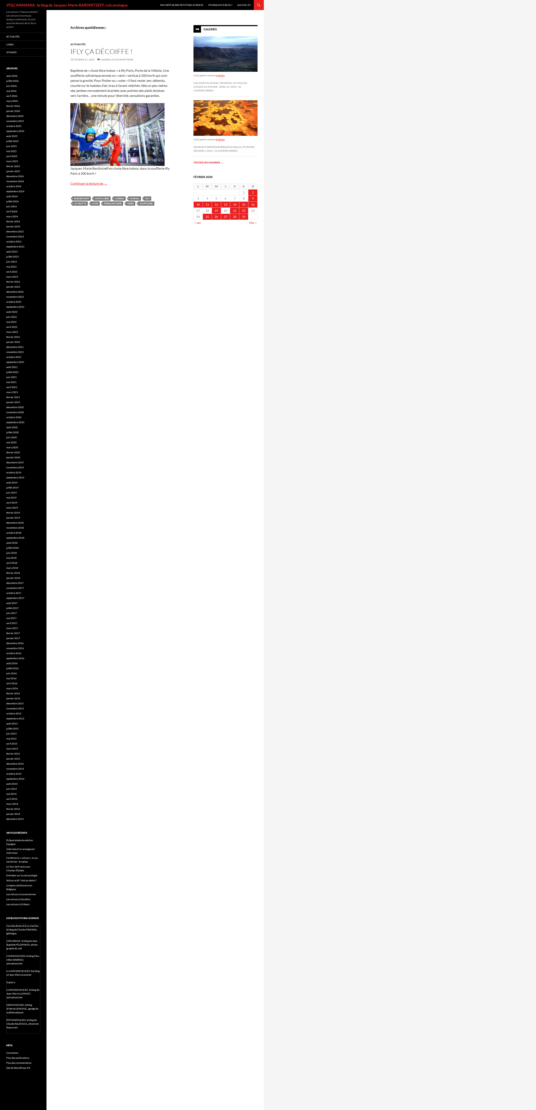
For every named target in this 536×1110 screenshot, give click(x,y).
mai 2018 (11, 557)
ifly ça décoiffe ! (101, 51)
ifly (147, 198)
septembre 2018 (15, 537)
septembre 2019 (15, 477)
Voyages (11, 52)
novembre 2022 (15, 296)
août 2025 (12, 136)
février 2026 (13, 106)
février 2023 (13, 281)
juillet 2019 (12, 487)
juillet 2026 (12, 80)
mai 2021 (11, 382)
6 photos (220, 75)
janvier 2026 (13, 111)
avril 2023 (11, 271)
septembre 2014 (15, 778)
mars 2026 (12, 101)
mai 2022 (11, 321)
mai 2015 (11, 738)
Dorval (134, 198)
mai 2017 (11, 618)
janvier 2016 (13, 698)
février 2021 (13, 397)
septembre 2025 (15, 131)
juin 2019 (11, 492)
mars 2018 (12, 567)
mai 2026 (11, 90)
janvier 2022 (13, 342)
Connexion (12, 1052)
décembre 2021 (15, 347)
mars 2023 (12, 276)
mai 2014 (11, 793)
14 (234, 204)
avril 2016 (11, 683)
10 (198, 204)
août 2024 (12, 196)
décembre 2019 (15, 462)
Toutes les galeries (208, 162)
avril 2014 (11, 798)
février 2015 (13, 753)
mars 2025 (12, 161)
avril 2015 (11, 743)
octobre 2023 (13, 241)
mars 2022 (12, 331)
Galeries (210, 29)
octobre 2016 (13, 653)
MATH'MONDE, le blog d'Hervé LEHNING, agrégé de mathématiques (22, 1008)
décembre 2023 (15, 231)
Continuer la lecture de (88, 183)
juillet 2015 (12, 728)
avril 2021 (11, 387)
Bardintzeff (81, 198)
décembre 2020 (15, 407)
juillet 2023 (12, 256)
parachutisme (113, 203)
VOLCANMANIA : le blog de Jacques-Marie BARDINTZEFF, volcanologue (67, 5)
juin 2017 (11, 613)
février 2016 (13, 693)
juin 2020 (11, 437)
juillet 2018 (12, 547)
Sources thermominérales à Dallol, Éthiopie (223, 147)
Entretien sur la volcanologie (21, 875)
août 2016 (12, 663)
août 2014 (12, 783)
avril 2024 (11, 211)
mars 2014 (12, 803)
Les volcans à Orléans (18, 904)
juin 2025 (11, 146)
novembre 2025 (15, 121)
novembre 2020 (15, 412)
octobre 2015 (13, 713)
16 (253, 204)
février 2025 (13, 166)
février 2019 (13, 512)
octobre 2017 (13, 593)
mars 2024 (12, 216)
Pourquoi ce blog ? (220, 5)
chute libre (102, 198)
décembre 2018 (15, 522)
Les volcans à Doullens (18, 899)
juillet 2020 (12, 432)
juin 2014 (11, 788)
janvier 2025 (13, 171)
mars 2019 (12, 507)
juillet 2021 (12, 372)
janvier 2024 (13, 226)
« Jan (198, 222)
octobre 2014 (13, 773)
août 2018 (12, 542)
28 (234, 216)
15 (243, 204)
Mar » (252, 222)
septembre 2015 (15, 718)
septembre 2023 (15, 246)
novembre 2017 (15, 588)
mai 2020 (11, 442)
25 (207, 216)
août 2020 (12, 427)
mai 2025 (11, 151)
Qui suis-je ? (244, 5)
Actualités (78, 44)
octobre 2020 (13, 417)
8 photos (220, 139)
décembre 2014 (15, 763)
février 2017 (13, 633)
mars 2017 (12, 628)
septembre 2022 (15, 306)
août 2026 (12, 75)
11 (207, 204)
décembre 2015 (15, 703)
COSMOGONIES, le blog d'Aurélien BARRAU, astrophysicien (23, 959)
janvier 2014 (13, 813)
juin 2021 (11, 377)
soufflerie (146, 203)
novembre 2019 (15, 467)
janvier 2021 (13, 402)
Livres (10, 44)
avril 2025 (11, 156)
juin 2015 (11, 733)
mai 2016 (11, 678)
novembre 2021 (15, 352)
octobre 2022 (13, 301)
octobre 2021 (13, 357)
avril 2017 (11, 623)
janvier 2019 (13, 517)
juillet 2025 (12, 141)
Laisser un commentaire (117, 59)
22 (243, 210)
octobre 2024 (13, 186)
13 (225, 204)
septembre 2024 (15, 191)
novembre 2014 (15, 768)
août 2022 (12, 311)
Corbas (119, 198)
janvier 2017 (13, 638)
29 (243, 216)
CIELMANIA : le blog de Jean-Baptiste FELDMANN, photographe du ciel (22, 944)
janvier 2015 (13, 758)
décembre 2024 (15, 176)
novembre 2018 (15, 527)
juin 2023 (11, 261)
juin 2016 (11, 673)
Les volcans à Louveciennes (21, 894)
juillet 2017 (12, 608)
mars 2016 (12, 688)
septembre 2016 (15, 658)
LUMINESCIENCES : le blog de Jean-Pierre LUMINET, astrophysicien (22, 993)
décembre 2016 (15, 643)
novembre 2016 (15, 648)
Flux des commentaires (18, 1062)
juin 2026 (11, 85)
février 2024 (13, 221)
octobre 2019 (13, 472)
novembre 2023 (15, 236)
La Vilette (80, 203)
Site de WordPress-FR (18, 1067)
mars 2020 (12, 447)
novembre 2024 (15, 181)
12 (216, 204)
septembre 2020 (15, 422)
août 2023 (12, 251)
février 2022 (13, 336)
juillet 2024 (12, 201)
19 (216, 210)
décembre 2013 (15, 818)
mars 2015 (12, 748)
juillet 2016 (12, 668)
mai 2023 (11, 266)
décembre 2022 (15, 291)
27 (225, 216)
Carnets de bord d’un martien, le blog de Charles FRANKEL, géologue (22, 929)
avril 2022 (11, 326)
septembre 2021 (15, 362)
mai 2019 (11, 497)
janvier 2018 (13, 577)
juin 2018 (11, 552)
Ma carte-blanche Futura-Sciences (181, 5)
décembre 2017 (15, 582)
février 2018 (13, 572)
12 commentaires (225, 150)
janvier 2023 (13, 286)
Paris (131, 203)
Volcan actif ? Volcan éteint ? (21, 880)
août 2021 (12, 367)
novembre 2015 (15, 708)
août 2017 (12, 603)
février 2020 (13, 452)
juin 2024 (11, 206)
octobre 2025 (13, 126)
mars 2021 (12, 392)
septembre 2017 (15, 598)
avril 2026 (11, 95)
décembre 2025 (15, 116)
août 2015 (12, 723)
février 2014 (13, 808)
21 (234, 210)
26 (216, 216)
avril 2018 (11, 562)
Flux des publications (17, 1057)
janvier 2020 (13, 457)
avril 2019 (11, 502)
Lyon (95, 203)
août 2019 (12, 482)
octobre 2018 (13, 532)
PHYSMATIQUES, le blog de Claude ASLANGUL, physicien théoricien (22, 1023)
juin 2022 (11, 316)
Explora (10, 982)
